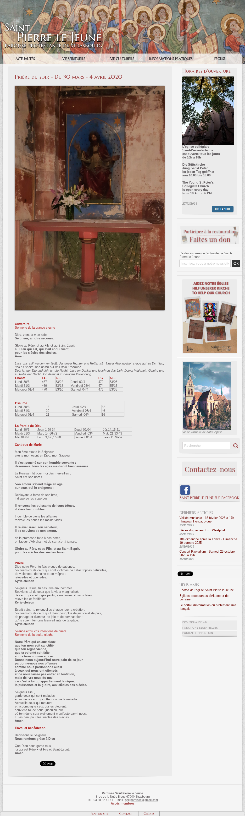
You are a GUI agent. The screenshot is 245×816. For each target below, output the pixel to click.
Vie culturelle (122, 59)
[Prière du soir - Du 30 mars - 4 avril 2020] (90, 87)
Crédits (149, 813)
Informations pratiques (171, 59)
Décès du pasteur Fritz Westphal (202, 530)
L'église (220, 59)
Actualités (25, 59)
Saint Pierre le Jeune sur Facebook (209, 498)
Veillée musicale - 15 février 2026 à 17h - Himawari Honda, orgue (207, 519)
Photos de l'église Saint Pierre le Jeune (206, 590)
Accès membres (122, 803)
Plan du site (100, 813)
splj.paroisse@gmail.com (141, 800)
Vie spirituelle (73, 59)
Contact (126, 813)
